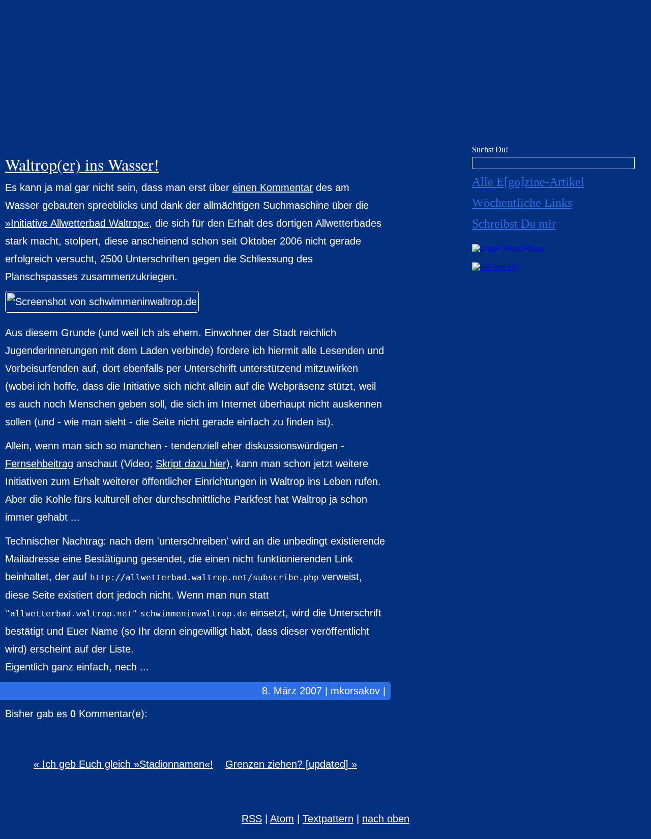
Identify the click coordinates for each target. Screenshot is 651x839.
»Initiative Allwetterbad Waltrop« (77, 223)
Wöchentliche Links (522, 202)
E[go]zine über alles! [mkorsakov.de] (325, 75)
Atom (282, 818)
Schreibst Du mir (514, 223)
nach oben (385, 818)
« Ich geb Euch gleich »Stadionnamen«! (123, 764)
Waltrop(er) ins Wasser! (82, 164)
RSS (252, 818)
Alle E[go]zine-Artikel (528, 181)
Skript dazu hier (191, 463)
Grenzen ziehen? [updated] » (291, 764)
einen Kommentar (272, 187)
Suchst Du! (490, 149)
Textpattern (328, 818)
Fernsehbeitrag (39, 463)
